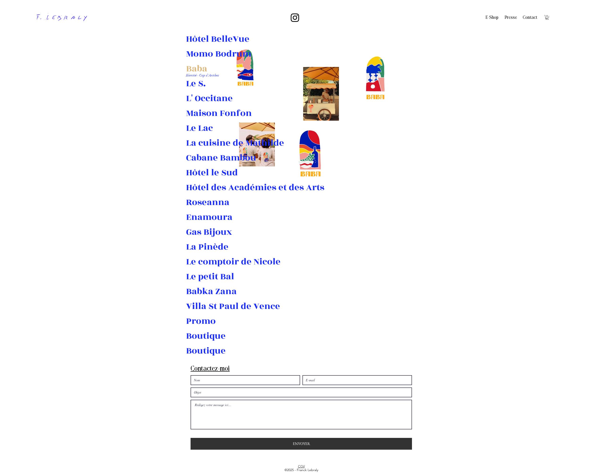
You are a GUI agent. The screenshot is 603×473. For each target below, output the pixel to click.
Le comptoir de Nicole (202, 261)
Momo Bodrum (202, 54)
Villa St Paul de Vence (202, 306)
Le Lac (199, 128)
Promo (201, 321)
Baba (196, 68)
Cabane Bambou (202, 158)
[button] (547, 17)
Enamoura (202, 217)
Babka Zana (202, 291)
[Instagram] (295, 17)
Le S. (196, 83)
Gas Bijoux (202, 232)
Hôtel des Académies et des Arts (202, 187)
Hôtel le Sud (202, 172)
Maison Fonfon (202, 113)
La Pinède (202, 247)
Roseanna (202, 202)
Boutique (202, 336)
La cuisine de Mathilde (202, 143)
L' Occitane (202, 98)
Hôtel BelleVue (202, 39)
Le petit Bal (202, 276)
